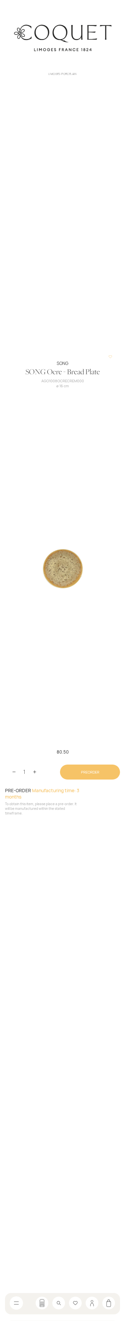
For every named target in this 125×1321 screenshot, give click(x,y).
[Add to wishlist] (110, 357)
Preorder (90, 772)
